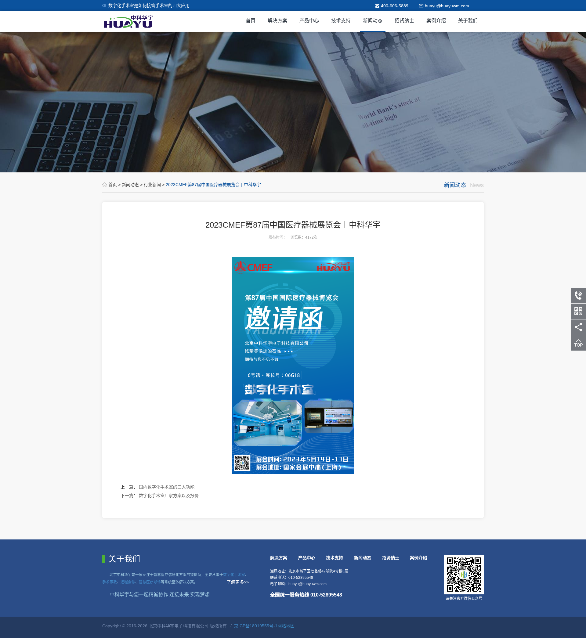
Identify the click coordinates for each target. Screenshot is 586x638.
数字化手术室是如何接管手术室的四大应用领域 (153, 5)
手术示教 (109, 582)
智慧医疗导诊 (150, 582)
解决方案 (277, 20)
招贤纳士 (404, 20)
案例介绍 (436, 20)
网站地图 (286, 625)
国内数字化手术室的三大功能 (166, 487)
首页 (250, 20)
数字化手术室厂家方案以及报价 (169, 495)
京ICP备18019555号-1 (255, 625)
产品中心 (309, 20)
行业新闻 (153, 184)
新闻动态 (372, 20)
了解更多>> (238, 582)
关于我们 (468, 20)
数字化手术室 (234, 575)
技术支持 (341, 20)
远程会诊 (128, 582)
